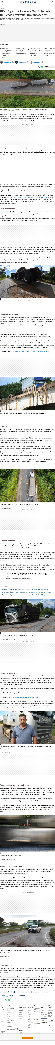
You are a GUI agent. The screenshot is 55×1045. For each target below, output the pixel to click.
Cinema (9, 1014)
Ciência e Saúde (22, 1022)
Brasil (20, 1014)
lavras (3, 995)
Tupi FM (51, 1025)
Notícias (36, 1014)
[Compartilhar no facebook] (39, 67)
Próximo (54, 45)
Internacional (3, 1015)
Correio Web (21, 1031)
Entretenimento (10, 1008)
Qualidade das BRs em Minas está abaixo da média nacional (30, 351)
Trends (8, 1018)
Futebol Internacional (30, 1022)
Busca (52, 2)
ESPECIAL (2, 8)
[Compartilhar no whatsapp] (42, 67)
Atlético (29, 1012)
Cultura (2, 1019)
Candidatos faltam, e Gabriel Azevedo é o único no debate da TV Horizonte (35, 52)
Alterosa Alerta (51, 1010)
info (13, 62)
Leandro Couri (22, 62)
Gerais (6, 4)
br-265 (17, 992)
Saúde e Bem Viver (3, 1022)
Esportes (21, 1028)
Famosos (9, 1010)
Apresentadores (51, 1028)
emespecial (36, 992)
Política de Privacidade (8, 1036)
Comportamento (10, 1020)
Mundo (20, 1018)
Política (2, 1012)
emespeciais (26, 992)
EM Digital (3, 1025)
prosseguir (27, 1038)
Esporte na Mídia (30, 1025)
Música (8, 1016)
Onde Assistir (29, 1028)
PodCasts (50, 1032)
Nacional (3, 1017)
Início (2, 4)
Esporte (42, 1012)
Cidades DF (21, 1010)
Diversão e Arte (22, 1020)
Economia (3, 1014)
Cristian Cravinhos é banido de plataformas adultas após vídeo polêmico (49, 52)
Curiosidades (43, 1016)
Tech (8, 1024)
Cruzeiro (29, 1014)
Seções (2, 2)
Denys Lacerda (7, 62)
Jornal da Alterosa (50, 1013)
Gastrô (42, 1028)
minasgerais (12, 995)
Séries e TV (9, 1012)
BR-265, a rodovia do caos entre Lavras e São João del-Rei (28, 197)
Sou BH (50, 1021)
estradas (45, 992)
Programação (51, 1030)
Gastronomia (10, 1022)
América (29, 1010)
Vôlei (29, 1016)
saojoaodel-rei (23, 995)
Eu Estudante (22, 1024)
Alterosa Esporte (50, 1016)
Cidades (42, 1010)
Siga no (46, 66)
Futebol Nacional (30, 1019)
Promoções (9, 1026)
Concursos (21, 1026)
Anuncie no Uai (12, 1029)
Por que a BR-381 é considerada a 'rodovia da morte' (22, 697)
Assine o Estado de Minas (3, 1031)
